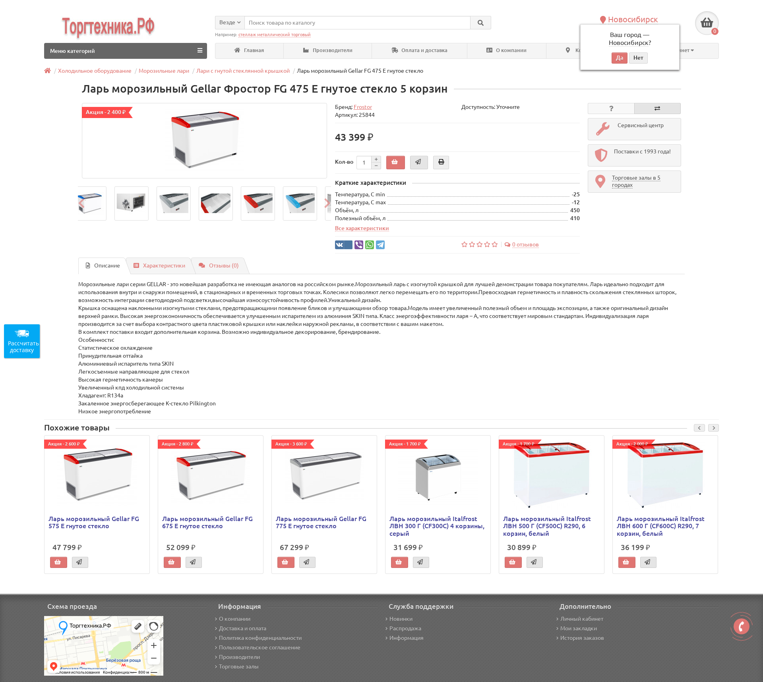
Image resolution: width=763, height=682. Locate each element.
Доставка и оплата (242, 628)
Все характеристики (362, 228)
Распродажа (405, 628)
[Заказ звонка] (741, 626)
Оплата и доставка (423, 50)
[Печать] (441, 162)
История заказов (582, 638)
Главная (253, 50)
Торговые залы (239, 666)
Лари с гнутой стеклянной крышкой (243, 71)
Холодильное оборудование (95, 71)
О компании (511, 50)
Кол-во (344, 162)
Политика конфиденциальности (260, 638)
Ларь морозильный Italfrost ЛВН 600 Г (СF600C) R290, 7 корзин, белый (661, 526)
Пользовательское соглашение (259, 647)
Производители (332, 50)
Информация (406, 638)
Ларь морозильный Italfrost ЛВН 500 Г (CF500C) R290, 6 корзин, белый (547, 526)
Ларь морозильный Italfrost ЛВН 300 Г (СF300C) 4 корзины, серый (436, 526)
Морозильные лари (164, 71)
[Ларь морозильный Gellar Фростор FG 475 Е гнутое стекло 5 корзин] (204, 140)
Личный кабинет (581, 619)
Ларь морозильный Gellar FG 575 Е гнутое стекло (93, 522)
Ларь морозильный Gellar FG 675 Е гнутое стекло (207, 522)
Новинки (400, 619)
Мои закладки (578, 628)
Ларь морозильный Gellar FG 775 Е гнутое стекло (321, 522)
